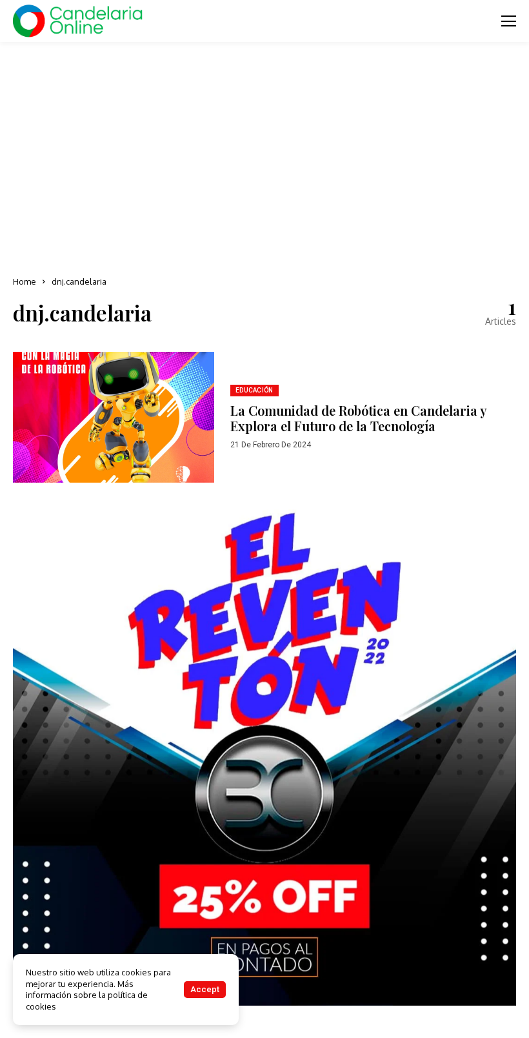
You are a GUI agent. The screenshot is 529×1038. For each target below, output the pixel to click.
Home (24, 281)
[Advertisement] (264, 155)
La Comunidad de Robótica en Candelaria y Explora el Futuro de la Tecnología (358, 418)
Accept (204, 989)
